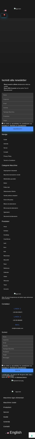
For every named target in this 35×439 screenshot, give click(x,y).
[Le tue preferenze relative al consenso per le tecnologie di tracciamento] (32, 436)
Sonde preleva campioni (10, 195)
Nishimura (6, 268)
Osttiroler (6, 272)
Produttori (7, 407)
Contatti (6, 152)
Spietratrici (7, 212)
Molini (5, 183)
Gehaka (6, 230)
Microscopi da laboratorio (11, 208)
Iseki (5, 243)
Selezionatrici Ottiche (10, 191)
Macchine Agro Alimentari (13, 398)
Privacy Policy (7, 156)
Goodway (6, 235)
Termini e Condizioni (18, 125)
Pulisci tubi (7, 187)
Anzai (5, 226)
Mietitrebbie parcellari (10, 179)
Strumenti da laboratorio (10, 216)
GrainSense (7, 239)
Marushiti (6, 260)
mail (17, 325)
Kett (5, 251)
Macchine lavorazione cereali (12, 174)
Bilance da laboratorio (10, 204)
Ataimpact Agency (22, 377)
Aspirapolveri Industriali (10, 170)
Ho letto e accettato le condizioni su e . (17, 124)
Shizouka (6, 280)
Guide (5, 139)
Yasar (5, 285)
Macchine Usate (9, 402)
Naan (5, 264)
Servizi (5, 148)
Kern (5, 247)
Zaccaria (6, 289)
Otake (5, 276)
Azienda (6, 143)
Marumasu (7, 255)
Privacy (5, 125)
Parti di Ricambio (8, 199)
